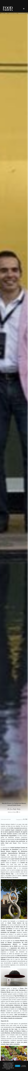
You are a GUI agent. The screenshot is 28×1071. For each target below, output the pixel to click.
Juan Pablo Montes (15, 809)
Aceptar (17, 1065)
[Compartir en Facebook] (25, 819)
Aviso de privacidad (23, 1066)
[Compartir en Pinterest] (26, 819)
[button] (23, 8)
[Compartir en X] (23, 819)
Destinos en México (12, 13)
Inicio (2, 13)
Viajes (6, 13)
